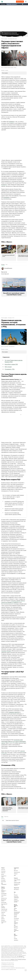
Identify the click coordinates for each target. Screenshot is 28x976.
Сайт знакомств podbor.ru (16, 922)
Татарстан (3, 912)
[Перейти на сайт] (14, 34)
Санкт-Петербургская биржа (20, 959)
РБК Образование (3, 884)
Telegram (16, 873)
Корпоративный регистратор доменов (16, 913)
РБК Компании (16, 926)
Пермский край (4, 909)
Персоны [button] (6, 816)
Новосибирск (3, 895)
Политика (3, 869)
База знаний (3, 881)
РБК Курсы (16, 927)
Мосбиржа (13, 959)
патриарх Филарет (6, 650)
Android (15, 938)
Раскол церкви (4, 38)
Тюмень (2, 913)
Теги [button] (6, 264)
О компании (16, 894)
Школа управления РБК (16, 930)
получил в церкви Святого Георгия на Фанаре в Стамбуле (13, 601)
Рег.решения (16, 918)
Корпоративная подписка (17, 884)
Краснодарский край (4, 904)
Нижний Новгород (3, 907)
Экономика (3, 871)
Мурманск (3, 920)
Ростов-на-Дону (4, 910)
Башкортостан (4, 898)
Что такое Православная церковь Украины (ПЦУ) (13, 361)
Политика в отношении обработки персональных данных (13, 967)
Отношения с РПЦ (9, 369)
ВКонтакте (16, 870)
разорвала (6, 197)
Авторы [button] (3, 264)
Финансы (3, 878)
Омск (2, 896)
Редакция (15, 899)
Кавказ (2, 917)
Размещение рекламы (16, 901)
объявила (11, 121)
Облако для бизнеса (15, 909)
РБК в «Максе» (6, 242)
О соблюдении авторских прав (7, 964)
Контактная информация (16, 897)
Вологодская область (3, 900)
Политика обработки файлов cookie (8, 969)
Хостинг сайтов (15, 916)
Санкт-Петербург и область (3, 890)
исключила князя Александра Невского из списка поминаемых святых (13, 741)
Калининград (3, 902)
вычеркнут (4, 184)
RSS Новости (16, 889)
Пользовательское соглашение (7, 966)
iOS (14, 936)
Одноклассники (17, 872)
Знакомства (16, 919)
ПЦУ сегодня (8, 366)
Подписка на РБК (17, 882)
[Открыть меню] (26, 1)
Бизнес (2, 874)
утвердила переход (13, 712)
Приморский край (3, 922)
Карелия (2, 918)
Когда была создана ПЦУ (11, 364)
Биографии (3, 880)
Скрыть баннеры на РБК (17, 880)
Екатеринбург (4, 893)
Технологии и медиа (3, 876)
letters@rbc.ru (21, 956)
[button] (14, 34)
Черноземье (3, 915)
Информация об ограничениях (7, 962)
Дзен (15, 875)
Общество (3, 872)
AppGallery (16, 940)
